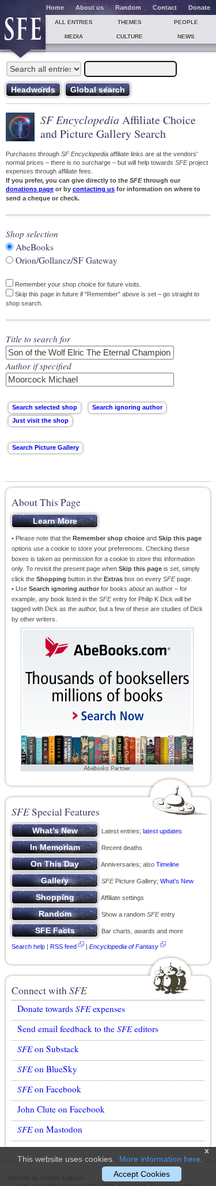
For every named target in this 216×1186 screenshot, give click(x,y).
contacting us (94, 189)
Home (55, 7)
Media (74, 36)
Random (128, 7)
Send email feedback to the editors (87, 1028)
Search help (28, 946)
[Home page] (23, 32)
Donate (199, 7)
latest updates (162, 831)
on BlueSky (47, 1069)
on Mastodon (49, 1129)
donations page (30, 189)
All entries (74, 22)
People (186, 22)
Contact (165, 7)
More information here (159, 1159)
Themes (130, 22)
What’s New (177, 881)
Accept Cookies (141, 1174)
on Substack (48, 1048)
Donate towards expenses (71, 1008)
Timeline (167, 864)
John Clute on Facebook (61, 1109)
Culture (129, 36)
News (186, 36)
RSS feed (63, 946)
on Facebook (49, 1089)
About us (89, 7)
